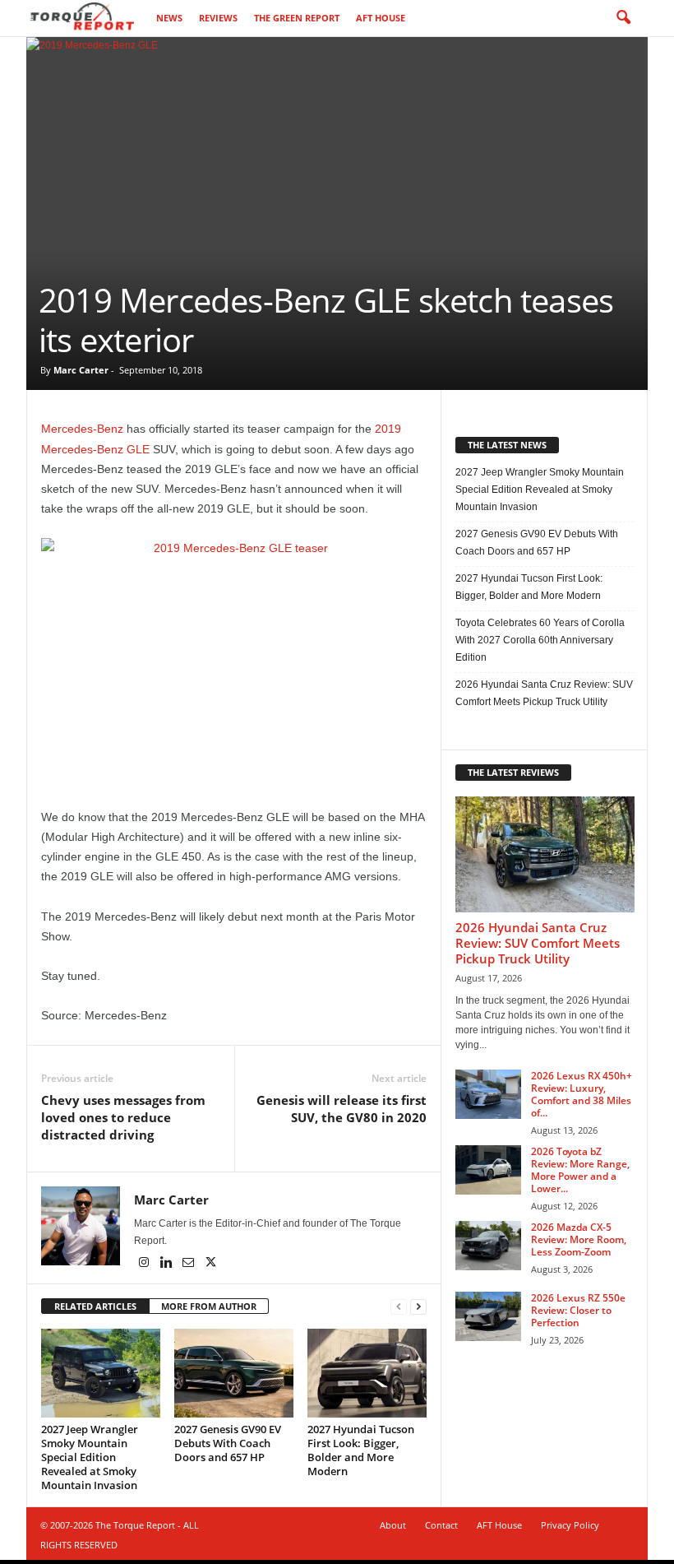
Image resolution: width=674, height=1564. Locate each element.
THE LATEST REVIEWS (513, 772)
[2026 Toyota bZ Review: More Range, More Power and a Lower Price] (488, 1170)
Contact (441, 1525)
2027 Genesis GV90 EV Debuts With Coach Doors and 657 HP (227, 1443)
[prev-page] (398, 1307)
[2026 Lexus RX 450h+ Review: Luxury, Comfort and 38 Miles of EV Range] (488, 1094)
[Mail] (189, 1263)
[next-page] (418, 1307)
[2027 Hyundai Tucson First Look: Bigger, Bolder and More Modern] (367, 1373)
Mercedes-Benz (82, 428)
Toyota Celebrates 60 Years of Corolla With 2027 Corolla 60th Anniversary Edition (540, 640)
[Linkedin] (167, 1263)
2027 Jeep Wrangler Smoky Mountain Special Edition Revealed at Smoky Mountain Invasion (89, 1457)
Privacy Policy (570, 1525)
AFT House (380, 18)
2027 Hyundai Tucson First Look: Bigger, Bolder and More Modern (360, 1450)
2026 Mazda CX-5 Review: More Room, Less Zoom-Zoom (578, 1239)
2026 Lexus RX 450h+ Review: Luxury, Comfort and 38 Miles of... (581, 1094)
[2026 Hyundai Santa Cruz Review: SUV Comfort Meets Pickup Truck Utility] (545, 854)
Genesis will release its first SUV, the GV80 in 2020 (341, 1108)
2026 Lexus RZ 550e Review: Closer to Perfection (578, 1310)
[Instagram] (145, 1263)
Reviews (218, 18)
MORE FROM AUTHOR (208, 1306)
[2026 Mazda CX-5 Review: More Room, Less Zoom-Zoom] (488, 1245)
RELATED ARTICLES (95, 1306)
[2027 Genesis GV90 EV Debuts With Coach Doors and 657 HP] (233, 1373)
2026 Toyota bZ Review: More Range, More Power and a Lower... (580, 1169)
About (393, 1525)
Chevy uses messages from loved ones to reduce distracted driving (123, 1117)
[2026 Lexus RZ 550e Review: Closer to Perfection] (488, 1316)
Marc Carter (80, 370)
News (169, 18)
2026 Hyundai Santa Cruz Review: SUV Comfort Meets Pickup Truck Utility (544, 693)
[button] (623, 18)
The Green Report (296, 18)
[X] (210, 1263)
